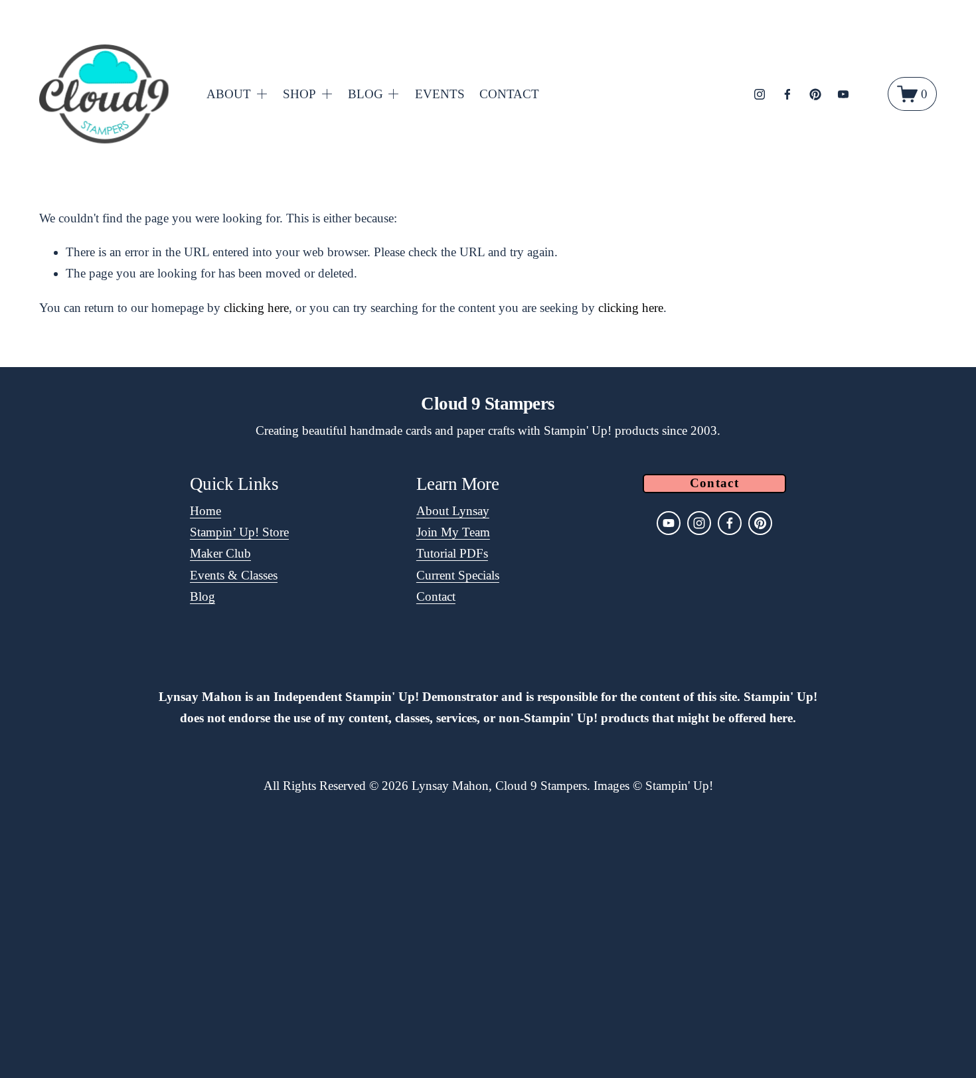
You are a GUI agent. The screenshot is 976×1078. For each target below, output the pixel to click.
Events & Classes (234, 575)
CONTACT (509, 94)
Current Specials (457, 575)
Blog (202, 596)
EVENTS (440, 94)
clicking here (256, 308)
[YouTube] (843, 94)
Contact (435, 596)
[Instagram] (759, 94)
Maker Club (220, 553)
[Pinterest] (815, 94)
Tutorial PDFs (452, 553)
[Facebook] (787, 94)
